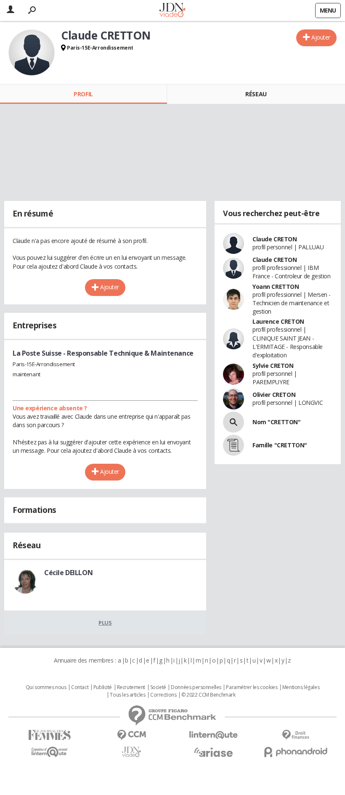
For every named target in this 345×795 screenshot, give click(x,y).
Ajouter (320, 37)
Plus (104, 622)
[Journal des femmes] (49, 735)
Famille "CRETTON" (279, 445)
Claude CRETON (274, 239)
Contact (79, 687)
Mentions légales (300, 687)
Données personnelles (196, 687)
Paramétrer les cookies (251, 687)
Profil (83, 94)
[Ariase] (213, 752)
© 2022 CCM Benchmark (208, 695)
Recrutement (131, 687)
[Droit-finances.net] (296, 735)
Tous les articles (127, 695)
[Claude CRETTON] (31, 52)
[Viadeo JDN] (131, 752)
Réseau (255, 94)
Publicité (102, 687)
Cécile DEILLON (68, 572)
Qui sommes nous (46, 687)
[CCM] (131, 735)
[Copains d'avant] (49, 752)
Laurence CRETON (278, 321)
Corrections (163, 695)
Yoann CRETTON (275, 287)
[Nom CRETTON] (233, 422)
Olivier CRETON (273, 395)
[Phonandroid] (296, 752)
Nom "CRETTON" (276, 422)
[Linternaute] (213, 735)
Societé (158, 687)
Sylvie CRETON (273, 366)
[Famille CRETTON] (233, 445)
